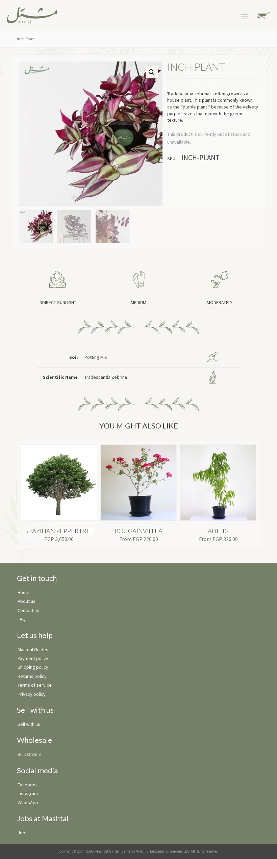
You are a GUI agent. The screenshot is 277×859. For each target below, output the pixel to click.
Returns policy (32, 676)
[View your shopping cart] (262, 14)
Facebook (28, 785)
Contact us (28, 610)
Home (23, 592)
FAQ (22, 619)
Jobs (23, 833)
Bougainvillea (138, 531)
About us (26, 601)
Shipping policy (33, 667)
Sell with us (29, 724)
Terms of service (35, 685)
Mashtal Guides (33, 649)
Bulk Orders (30, 754)
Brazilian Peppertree (59, 531)
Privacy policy (32, 694)
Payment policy (33, 658)
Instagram (28, 793)
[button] (152, 72)
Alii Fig (218, 531)
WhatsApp (28, 803)
